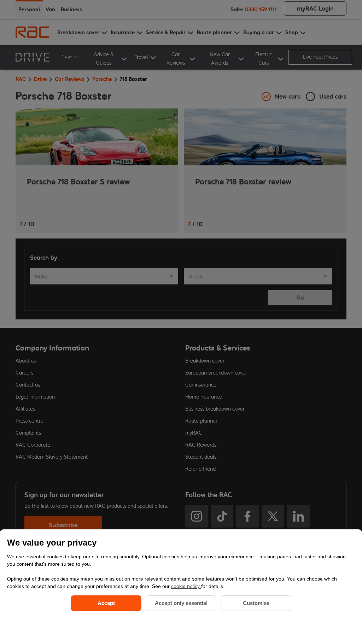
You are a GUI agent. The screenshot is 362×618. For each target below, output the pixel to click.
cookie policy (186, 586)
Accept (106, 603)
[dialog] (181, 573)
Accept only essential (181, 603)
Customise (256, 603)
